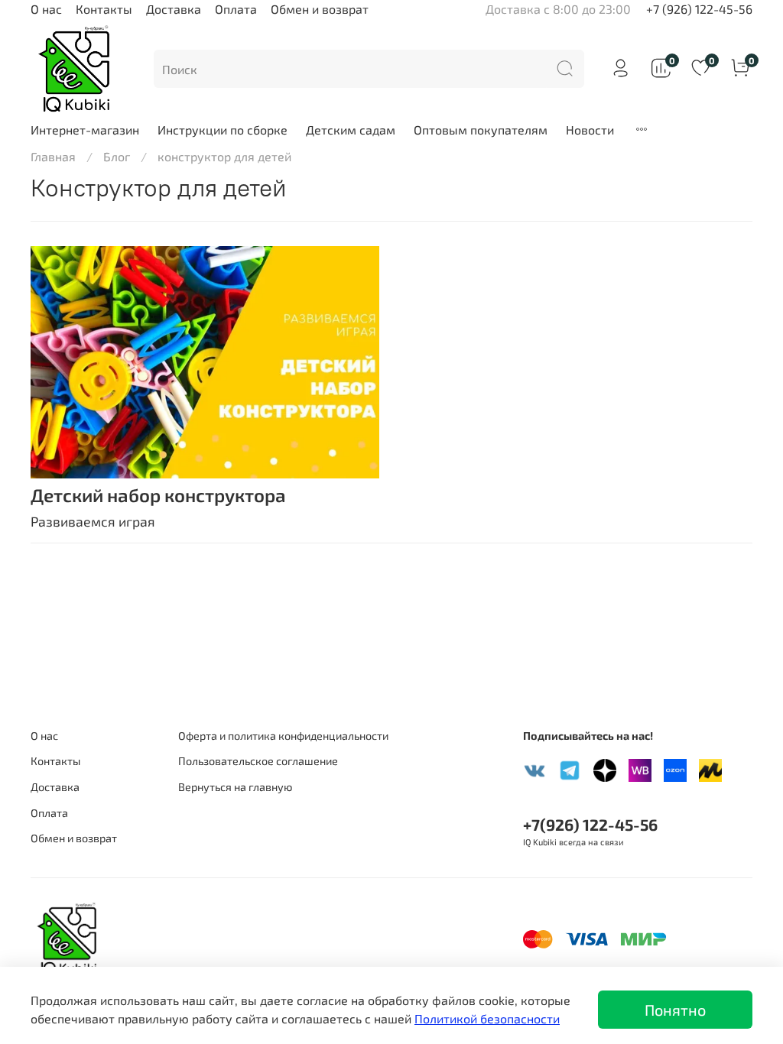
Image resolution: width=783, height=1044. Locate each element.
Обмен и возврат (320, 9)
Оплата (236, 9)
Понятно (675, 1009)
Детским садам (350, 129)
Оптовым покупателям (480, 129)
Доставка (173, 9)
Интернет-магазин (85, 129)
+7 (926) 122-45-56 (699, 9)
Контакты (104, 9)
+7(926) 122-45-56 (590, 824)
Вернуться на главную (235, 786)
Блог (116, 156)
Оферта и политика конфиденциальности (283, 735)
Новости (590, 129)
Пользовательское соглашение (258, 760)
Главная (53, 156)
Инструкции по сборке (223, 129)
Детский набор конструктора (158, 495)
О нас (46, 9)
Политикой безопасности (487, 1018)
